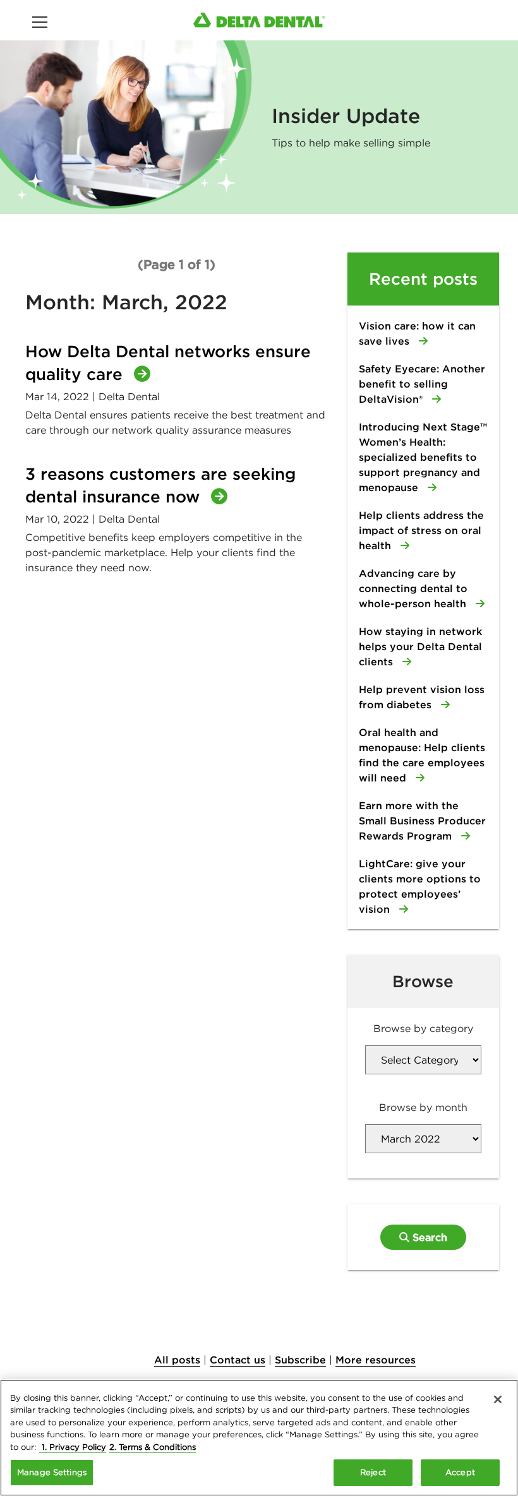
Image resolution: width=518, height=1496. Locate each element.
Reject (373, 1472)
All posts (177, 1359)
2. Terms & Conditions (152, 1447)
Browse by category (423, 1028)
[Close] (498, 1399)
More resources (375, 1359)
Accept (460, 1472)
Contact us (237, 1359)
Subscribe (300, 1359)
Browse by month (423, 1107)
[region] (259, 1437)
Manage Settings (52, 1472)
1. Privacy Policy (72, 1447)
